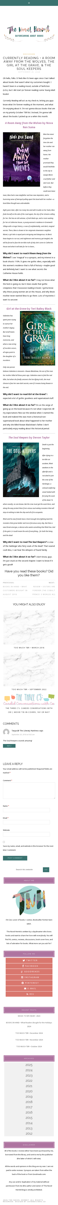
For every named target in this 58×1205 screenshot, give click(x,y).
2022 (29, 1081)
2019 (29, 1097)
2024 (29, 1070)
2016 (29, 1112)
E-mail (31, 988)
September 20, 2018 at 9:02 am (23, 734)
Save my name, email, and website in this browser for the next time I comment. (28, 848)
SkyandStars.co (36, 1202)
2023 (29, 1075)
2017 (29, 1107)
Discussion (29, 54)
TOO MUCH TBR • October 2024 (29, 1046)
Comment (7, 780)
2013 (29, 1128)
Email (5, 818)
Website (6, 830)
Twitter (31, 960)
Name (6, 806)
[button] (29, 3)
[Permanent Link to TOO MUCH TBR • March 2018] (28, 628)
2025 (29, 1065)
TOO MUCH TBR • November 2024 (29, 1040)
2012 (29, 1133)
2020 (29, 1091)
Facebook (31, 966)
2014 (29, 1123)
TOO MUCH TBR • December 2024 (29, 1033)
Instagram (31, 977)
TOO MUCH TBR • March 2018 (29, 648)
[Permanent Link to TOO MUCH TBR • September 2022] (28, 670)
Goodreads (30, 971)
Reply (9, 746)
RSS (31, 994)
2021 (29, 1086)
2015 (29, 1118)
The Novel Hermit (29, 33)
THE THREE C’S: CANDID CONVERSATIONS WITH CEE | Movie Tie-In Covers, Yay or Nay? (29, 710)
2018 (29, 1102)
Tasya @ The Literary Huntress (25, 730)
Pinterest (31, 983)
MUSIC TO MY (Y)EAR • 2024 (29, 1016)
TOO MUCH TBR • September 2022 (29, 689)
